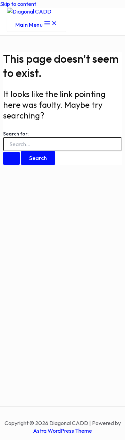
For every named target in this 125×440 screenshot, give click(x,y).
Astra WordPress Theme (62, 430)
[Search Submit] (11, 158)
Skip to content (18, 3)
